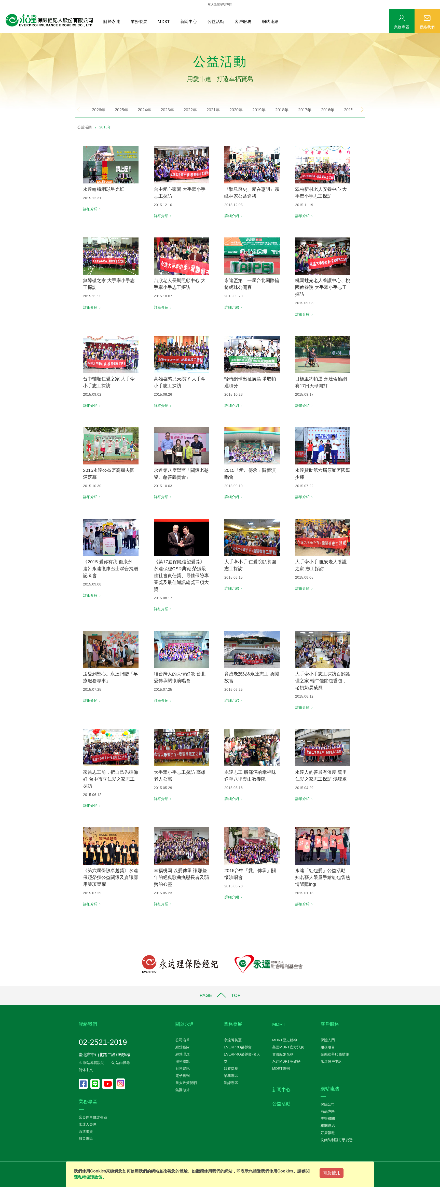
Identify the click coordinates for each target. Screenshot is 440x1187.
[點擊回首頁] (47, 20)
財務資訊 (182, 1068)
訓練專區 (231, 1083)
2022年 (190, 110)
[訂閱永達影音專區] (109, 1084)
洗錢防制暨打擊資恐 (337, 1140)
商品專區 (328, 1111)
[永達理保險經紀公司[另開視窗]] (180, 964)
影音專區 (86, 1139)
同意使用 (331, 1172)
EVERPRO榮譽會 (238, 1047)
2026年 (98, 110)
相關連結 (328, 1126)
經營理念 (182, 1054)
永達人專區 (88, 1124)
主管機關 (328, 1118)
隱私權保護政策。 (90, 1177)
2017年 (304, 110)
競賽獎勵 (231, 1068)
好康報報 (328, 1133)
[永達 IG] (120, 1083)
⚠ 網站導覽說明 (91, 1063)
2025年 (121, 110)
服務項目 (328, 1047)
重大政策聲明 (186, 1083)
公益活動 (216, 21)
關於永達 (111, 21)
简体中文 (86, 1070)
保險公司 (328, 1104)
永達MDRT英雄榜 (286, 1061)
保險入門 (328, 1040)
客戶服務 (243, 21)
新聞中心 (188, 21)
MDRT (164, 21)
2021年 (213, 110)
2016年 (327, 110)
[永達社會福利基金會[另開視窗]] (268, 964)
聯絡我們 (427, 27)
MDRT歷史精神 (284, 1040)
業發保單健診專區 (93, 1117)
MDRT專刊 (281, 1068)
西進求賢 (86, 1131)
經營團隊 (182, 1047)
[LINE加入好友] (96, 1084)
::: (1, 36)
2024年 (144, 110)
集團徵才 (182, 1090)
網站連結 (270, 21)
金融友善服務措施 (335, 1054)
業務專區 (401, 27)
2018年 (281, 110)
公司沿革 (182, 1040)
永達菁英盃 (233, 1040)
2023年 (167, 110)
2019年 (259, 110)
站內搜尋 (122, 1063)
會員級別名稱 (283, 1054)
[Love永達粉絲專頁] (84, 1084)
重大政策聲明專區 (220, 4)
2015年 (350, 110)
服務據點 (182, 1061)
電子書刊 (182, 1076)
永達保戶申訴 (331, 1061)
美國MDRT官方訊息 (288, 1047)
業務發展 (139, 21)
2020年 (236, 110)
